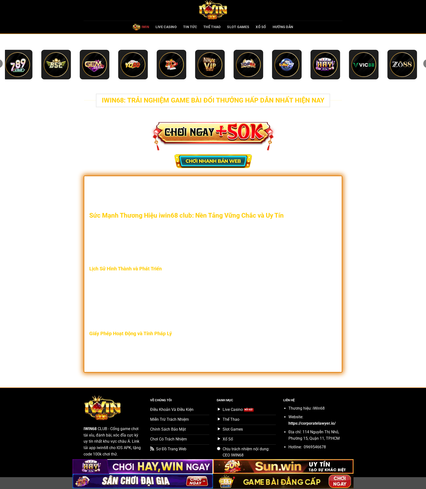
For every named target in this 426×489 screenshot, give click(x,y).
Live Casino (166, 27)
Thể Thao (212, 27)
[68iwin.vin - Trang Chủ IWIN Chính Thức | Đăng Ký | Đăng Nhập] (213, 10)
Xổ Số (261, 27)
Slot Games (238, 27)
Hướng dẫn (283, 27)
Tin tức (190, 27)
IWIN (145, 27)
